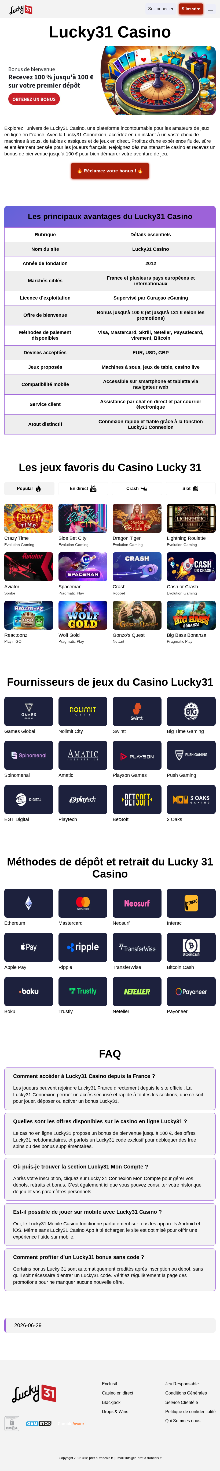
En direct (79, 488)
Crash (132, 488)
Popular (25, 488)
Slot (186, 488)
